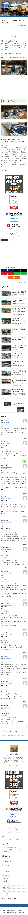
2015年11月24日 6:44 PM (6, 549)
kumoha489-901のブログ (10, 847)
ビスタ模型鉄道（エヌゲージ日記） (13, 849)
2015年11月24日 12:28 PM (6, 443)
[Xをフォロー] (20, 270)
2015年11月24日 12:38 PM (6, 467)
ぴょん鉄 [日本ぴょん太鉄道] (11, 839)
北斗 (10, 242)
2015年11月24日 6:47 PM (6, 573)
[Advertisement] (14, 30)
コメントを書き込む (14, 731)
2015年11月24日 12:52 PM (6, 498)
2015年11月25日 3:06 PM (6, 683)
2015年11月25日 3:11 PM (6, 707)
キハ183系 (5, 242)
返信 (25, 438)
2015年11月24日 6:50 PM (6, 605)
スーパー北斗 (12, 239)
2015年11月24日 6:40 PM (6, 522)
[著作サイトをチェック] (7, 270)
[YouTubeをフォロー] (7, 273)
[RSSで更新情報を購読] (14, 277)
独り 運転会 (5, 239)
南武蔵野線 (7, 851)
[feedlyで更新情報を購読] (20, 273)
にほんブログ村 (14, 221)
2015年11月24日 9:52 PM (6, 658)
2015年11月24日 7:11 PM (6, 634)
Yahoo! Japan (7, 861)
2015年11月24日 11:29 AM (6, 422)
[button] (25, 866)
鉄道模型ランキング (14, 228)
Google (6, 859)
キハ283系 (19, 239)
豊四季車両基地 (14, 754)
